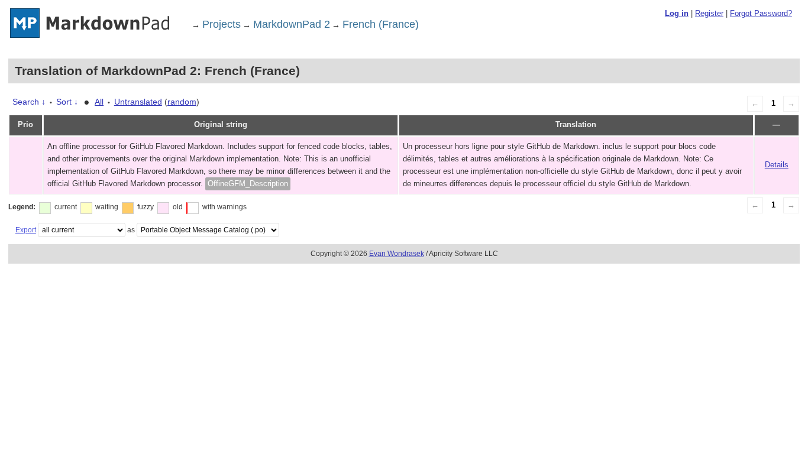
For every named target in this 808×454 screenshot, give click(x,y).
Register (709, 13)
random (181, 101)
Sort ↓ (67, 101)
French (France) (380, 24)
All (99, 101)
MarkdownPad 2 (291, 24)
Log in (677, 13)
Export (25, 230)
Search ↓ (29, 101)
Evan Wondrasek (396, 253)
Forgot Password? (761, 13)
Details (776, 165)
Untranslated (138, 101)
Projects (221, 24)
